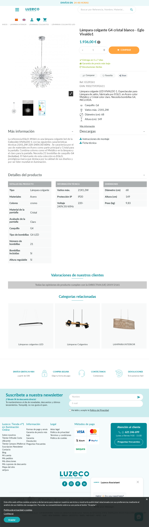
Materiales (15, 197)
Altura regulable (18, 260)
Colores (13, 203)
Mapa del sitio (8, 467)
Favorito (109, 76)
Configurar (9, 513)
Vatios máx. (91, 110)
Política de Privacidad (99, 410)
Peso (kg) (110, 203)
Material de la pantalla (16, 211)
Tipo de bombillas (19, 235)
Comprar (125, 50)
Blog (4, 453)
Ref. (82, 82)
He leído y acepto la (90, 410)
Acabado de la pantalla (17, 220)
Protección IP (64, 197)
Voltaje (61, 203)
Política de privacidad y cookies (18, 510)
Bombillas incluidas (14, 252)
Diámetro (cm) (92, 114)
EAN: (82, 86)
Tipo (11, 190)
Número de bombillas (15, 242)
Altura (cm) (90, 119)
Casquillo (90, 105)
